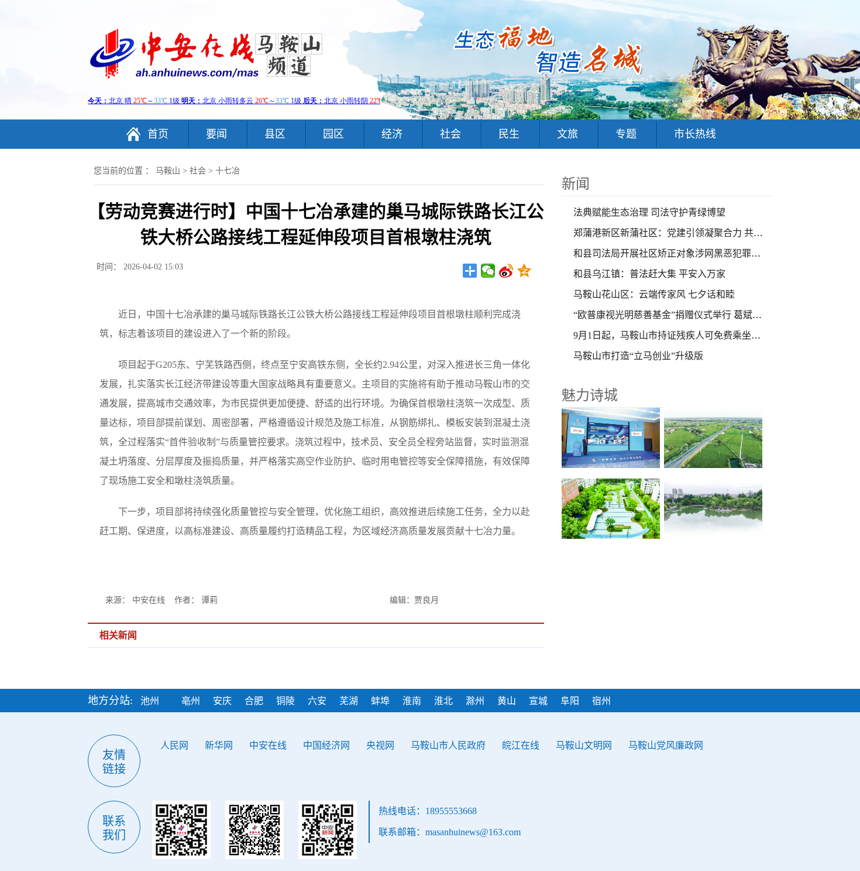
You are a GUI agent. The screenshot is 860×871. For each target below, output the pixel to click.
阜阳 (569, 701)
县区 (274, 134)
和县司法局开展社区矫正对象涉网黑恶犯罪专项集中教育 (690, 253)
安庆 (222, 701)
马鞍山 (168, 170)
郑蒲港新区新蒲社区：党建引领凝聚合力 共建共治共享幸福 (696, 233)
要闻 (216, 134)
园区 (333, 134)
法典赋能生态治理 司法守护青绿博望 (649, 212)
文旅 (567, 134)
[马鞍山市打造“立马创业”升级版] (613, 438)
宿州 (601, 701)
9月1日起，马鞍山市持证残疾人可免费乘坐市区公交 (681, 335)
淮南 (412, 701)
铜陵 (285, 701)
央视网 (380, 745)
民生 (509, 134)
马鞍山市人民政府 (448, 745)
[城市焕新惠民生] (613, 509)
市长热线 (695, 134)
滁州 (475, 701)
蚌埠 (380, 701)
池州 (149, 701)
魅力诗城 (590, 395)
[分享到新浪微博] (506, 271)
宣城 (538, 701)
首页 (157, 134)
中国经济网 (326, 745)
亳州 (190, 701)
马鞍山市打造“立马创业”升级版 (638, 356)
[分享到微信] (488, 271)
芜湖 (348, 701)
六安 (317, 701)
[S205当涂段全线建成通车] (715, 438)
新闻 (576, 184)
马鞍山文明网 (584, 745)
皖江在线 (520, 745)
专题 (626, 134)
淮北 (443, 701)
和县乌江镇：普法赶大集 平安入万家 (649, 274)
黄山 (506, 701)
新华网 (219, 745)
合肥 (254, 701)
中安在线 (268, 745)
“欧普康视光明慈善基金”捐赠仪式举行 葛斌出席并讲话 (686, 315)
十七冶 (227, 170)
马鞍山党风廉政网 (665, 745)
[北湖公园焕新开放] (715, 509)
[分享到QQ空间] (524, 271)
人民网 (174, 745)
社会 (450, 134)
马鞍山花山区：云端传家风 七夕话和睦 (654, 294)
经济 (392, 134)
